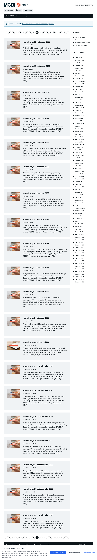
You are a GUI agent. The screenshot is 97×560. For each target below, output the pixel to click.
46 (16, 33)
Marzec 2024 (79, 131)
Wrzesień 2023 (79, 147)
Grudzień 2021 (79, 203)
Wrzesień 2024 (79, 115)
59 (61, 33)
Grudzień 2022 (79, 171)
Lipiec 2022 (78, 184)
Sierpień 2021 (79, 213)
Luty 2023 (78, 166)
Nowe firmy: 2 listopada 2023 (36, 292)
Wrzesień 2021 (79, 210)
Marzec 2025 (79, 100)
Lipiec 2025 (78, 89)
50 (30, 33)
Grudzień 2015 (79, 247)
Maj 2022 (77, 189)
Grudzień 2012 (79, 255)
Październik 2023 (80, 144)
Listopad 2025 (79, 78)
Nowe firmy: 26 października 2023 (38, 489)
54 (44, 33)
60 (64, 33)
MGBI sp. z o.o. (86, 545)
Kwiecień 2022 (79, 192)
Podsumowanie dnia (81, 40)
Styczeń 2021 (79, 232)
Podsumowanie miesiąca (82, 42)
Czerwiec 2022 (79, 187)
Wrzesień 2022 (79, 179)
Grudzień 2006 (79, 271)
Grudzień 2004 (79, 276)
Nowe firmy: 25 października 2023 (38, 515)
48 (23, 33)
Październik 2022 (80, 176)
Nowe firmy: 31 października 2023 (38, 366)
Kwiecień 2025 (79, 97)
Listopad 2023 (79, 142)
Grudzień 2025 (79, 76)
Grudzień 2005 (79, 274)
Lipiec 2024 (78, 121)
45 (13, 33)
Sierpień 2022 (79, 181)
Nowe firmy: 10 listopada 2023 (36, 92)
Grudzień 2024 (79, 107)
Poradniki (42, 545)
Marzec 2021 (79, 226)
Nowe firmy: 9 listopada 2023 (36, 119)
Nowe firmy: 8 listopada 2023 (36, 143)
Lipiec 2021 (78, 216)
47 (20, 33)
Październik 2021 (80, 208)
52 (37, 33)
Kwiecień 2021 (79, 224)
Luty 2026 (78, 71)
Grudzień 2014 (79, 250)
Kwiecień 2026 (79, 65)
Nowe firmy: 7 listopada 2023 (36, 167)
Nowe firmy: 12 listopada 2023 (36, 42)
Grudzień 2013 (79, 253)
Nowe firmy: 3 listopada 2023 (36, 268)
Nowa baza (9, 10)
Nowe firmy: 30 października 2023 (38, 390)
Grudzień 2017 (79, 242)
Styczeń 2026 (79, 73)
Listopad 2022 (79, 174)
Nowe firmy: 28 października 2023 (38, 441)
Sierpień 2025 (79, 86)
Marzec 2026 (79, 68)
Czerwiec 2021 (79, 218)
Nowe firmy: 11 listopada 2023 (36, 66)
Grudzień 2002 (79, 282)
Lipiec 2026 (78, 57)
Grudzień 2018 (79, 240)
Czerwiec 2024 (79, 123)
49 (26, 33)
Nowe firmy (19, 545)
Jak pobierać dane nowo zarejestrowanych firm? (38, 24)
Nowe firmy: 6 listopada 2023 (36, 193)
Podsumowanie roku (81, 45)
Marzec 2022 (79, 195)
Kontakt (50, 545)
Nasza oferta (9, 545)
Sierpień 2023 (79, 150)
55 (47, 33)
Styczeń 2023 (79, 168)
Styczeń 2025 (79, 105)
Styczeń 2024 (79, 137)
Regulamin (34, 545)
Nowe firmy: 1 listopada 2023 (36, 318)
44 (9, 33)
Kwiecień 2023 (79, 160)
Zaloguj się (29, 10)
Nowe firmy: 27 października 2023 (38, 465)
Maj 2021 (77, 221)
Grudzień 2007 (79, 269)
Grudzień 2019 (79, 237)
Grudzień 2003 (79, 279)
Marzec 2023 (79, 163)
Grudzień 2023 (79, 139)
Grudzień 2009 (79, 263)
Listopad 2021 (79, 205)
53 (40, 33)
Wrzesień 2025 (79, 84)
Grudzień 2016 (79, 245)
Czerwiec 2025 (79, 92)
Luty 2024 (78, 134)
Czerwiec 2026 (79, 60)
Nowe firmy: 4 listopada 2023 (36, 243)
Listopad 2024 (79, 110)
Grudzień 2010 (79, 261)
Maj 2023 (77, 158)
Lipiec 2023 (78, 152)
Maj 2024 (77, 126)
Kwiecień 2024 (79, 129)
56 (50, 33)
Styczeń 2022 (79, 200)
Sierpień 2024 (79, 118)
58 (57, 33)
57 (54, 33)
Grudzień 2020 (79, 234)
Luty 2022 (78, 197)
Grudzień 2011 (79, 258)
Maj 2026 (77, 63)
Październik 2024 (80, 113)
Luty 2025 (78, 102)
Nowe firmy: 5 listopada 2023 (36, 219)
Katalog (19, 10)
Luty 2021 (78, 229)
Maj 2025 (77, 94)
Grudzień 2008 (79, 266)
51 (33, 33)
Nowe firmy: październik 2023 (36, 342)
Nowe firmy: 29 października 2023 (38, 417)
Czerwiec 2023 (79, 155)
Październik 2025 (80, 81)
